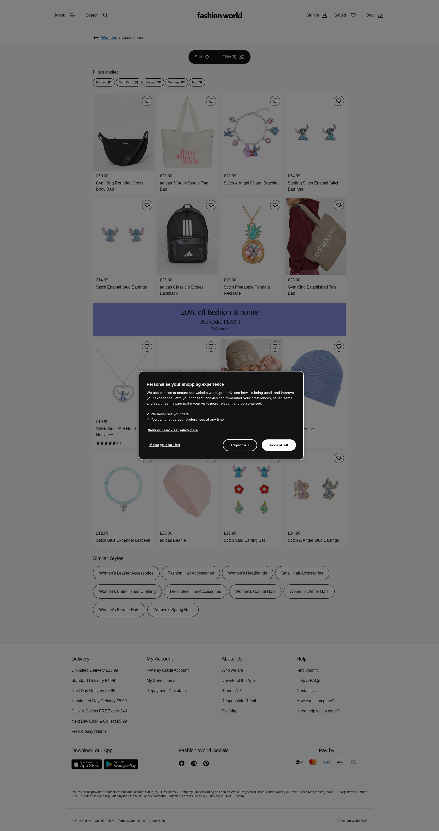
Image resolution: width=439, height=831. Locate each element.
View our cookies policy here (170, 429)
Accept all (278, 444)
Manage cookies (164, 444)
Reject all (240, 444)
